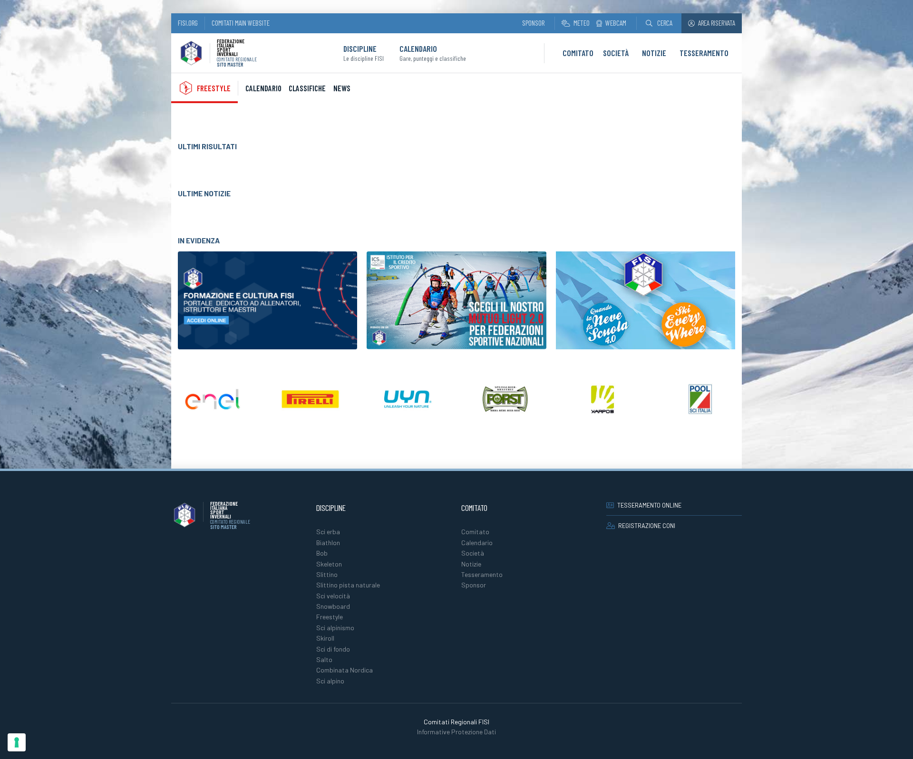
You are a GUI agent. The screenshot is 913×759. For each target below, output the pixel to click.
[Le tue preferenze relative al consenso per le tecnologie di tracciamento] (17, 742)
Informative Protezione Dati (456, 732)
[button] (659, 23)
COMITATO (578, 53)
